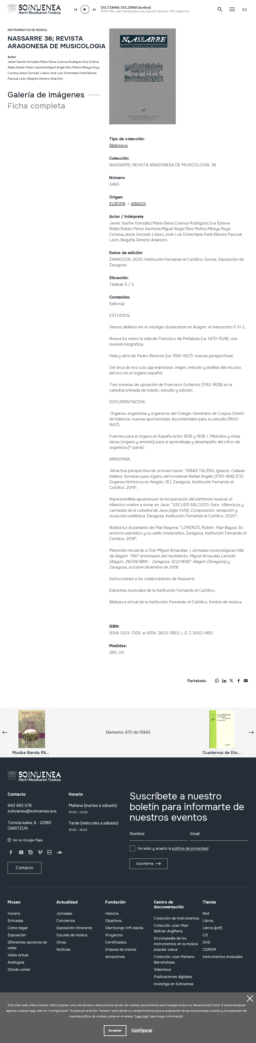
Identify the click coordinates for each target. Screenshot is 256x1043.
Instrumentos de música (27, 30)
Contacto (24, 867)
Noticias (63, 949)
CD (205, 935)
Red (206, 913)
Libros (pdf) (212, 928)
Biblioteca (118, 145)
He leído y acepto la (173, 848)
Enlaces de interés (120, 949)
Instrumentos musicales (222, 957)
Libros (208, 921)
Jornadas (64, 913)
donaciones (115, 957)
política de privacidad (190, 848)
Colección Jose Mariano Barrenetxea (174, 960)
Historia (111, 913)
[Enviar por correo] (245, 680)
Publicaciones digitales (173, 977)
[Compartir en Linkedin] (224, 680)
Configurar (141, 1030)
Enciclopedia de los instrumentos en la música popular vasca (176, 944)
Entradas (15, 921)
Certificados (115, 942)
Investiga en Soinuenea (173, 984)
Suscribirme (145, 863)
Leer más (141, 1016)
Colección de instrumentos (176, 918)
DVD (206, 942)
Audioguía (16, 962)
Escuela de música (71, 935)
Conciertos (65, 921)
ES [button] (244, 10)
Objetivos (113, 921)
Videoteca (162, 969)
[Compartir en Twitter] (231, 680)
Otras (61, 942)
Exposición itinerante (74, 928)
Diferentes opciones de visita (27, 945)
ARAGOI (138, 203)
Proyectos (114, 935)
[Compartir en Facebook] (238, 680)
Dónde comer (19, 969)
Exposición (17, 935)
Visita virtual (18, 955)
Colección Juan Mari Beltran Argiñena (171, 928)
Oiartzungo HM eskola (124, 928)
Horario (14, 913)
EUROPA (117, 203)
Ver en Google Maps (28, 840)
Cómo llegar (18, 928)
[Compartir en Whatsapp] (217, 680)
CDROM (209, 949)
